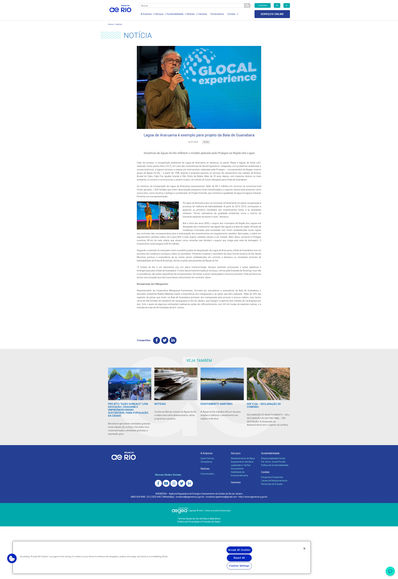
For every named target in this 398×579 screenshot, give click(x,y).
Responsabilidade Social (273, 458)
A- (286, 5)
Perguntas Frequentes (272, 477)
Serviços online (272, 14)
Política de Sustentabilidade (274, 465)
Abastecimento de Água (243, 458)
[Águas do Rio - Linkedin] (189, 483)
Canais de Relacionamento (274, 480)
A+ (277, 5)
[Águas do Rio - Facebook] (158, 483)
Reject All (239, 558)
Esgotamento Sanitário (242, 462)
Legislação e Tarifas (240, 465)
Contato (265, 472)
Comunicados (207, 474)
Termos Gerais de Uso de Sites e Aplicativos (199, 518)
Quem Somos (207, 458)
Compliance (206, 462)
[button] (12, 558)
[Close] (304, 548)
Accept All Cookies (239, 550)
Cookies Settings (239, 566)
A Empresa (206, 453)
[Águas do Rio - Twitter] (181, 483)
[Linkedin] (173, 340)
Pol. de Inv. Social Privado (273, 462)
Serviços (236, 453)
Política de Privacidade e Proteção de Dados (199, 521)
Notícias (118, 24)
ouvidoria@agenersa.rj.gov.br (190, 497)
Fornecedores (217, 14)
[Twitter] (164, 340)
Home (110, 24)
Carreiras (202, 14)
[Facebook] (156, 340)
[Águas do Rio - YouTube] (166, 483)
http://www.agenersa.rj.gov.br (252, 497)
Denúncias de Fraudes (272, 484)
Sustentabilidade (270, 453)
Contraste (262, 5)
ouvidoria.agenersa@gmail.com (221, 497)
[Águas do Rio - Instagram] (173, 483)
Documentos (237, 468)
